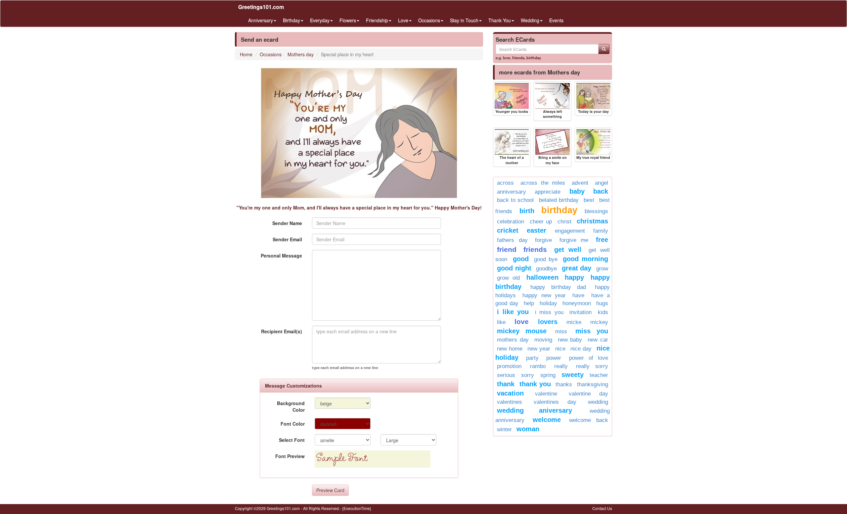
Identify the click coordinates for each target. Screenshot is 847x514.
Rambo (538, 366)
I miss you (549, 312)
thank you (535, 384)
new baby (570, 340)
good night (514, 268)
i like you (513, 311)
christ (564, 221)
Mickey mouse (522, 331)
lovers (547, 321)
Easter (536, 230)
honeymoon (576, 303)
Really (561, 366)
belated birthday (559, 200)
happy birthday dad (558, 287)
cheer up (541, 221)
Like (501, 322)
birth (526, 210)
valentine (546, 394)
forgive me (574, 240)
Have (578, 295)
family (600, 231)
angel (601, 183)
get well (567, 249)
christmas (592, 221)
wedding (598, 402)
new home (509, 349)
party (532, 358)
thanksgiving (592, 384)
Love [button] (403, 20)
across (505, 183)
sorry (527, 375)
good (521, 258)
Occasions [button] (429, 20)
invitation (580, 312)
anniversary (511, 192)
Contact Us (602, 508)
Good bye (545, 259)
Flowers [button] (347, 20)
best (589, 200)
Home (246, 54)
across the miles (542, 183)
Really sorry (592, 366)
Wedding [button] (530, 20)
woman (527, 429)
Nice (560, 349)
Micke (573, 322)
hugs (602, 303)
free (602, 239)
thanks (564, 384)
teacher (599, 375)
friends (518, 57)
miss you (591, 331)
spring (548, 375)
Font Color (293, 423)
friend (506, 249)
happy (574, 277)
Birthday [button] (291, 20)
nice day (581, 349)
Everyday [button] (320, 20)
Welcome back (588, 420)
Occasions (271, 54)
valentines (509, 402)
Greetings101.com (261, 7)
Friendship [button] (377, 20)
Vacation (510, 393)
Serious (506, 375)
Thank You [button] (499, 20)
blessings (596, 211)
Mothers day (301, 54)
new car (598, 340)
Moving (543, 340)
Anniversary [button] (260, 20)
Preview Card (330, 490)
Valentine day (588, 394)
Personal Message (281, 255)
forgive (543, 240)
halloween (542, 277)
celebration (510, 221)
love (506, 57)
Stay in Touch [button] (464, 20)
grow (602, 268)
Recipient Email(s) (281, 331)
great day (577, 268)
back (600, 191)
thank (505, 384)
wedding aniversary (534, 410)
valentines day (555, 402)
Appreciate (547, 192)
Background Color (291, 406)
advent (580, 183)
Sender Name (287, 223)
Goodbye (546, 268)
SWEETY (572, 374)
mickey (599, 322)
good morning (585, 258)
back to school (515, 200)
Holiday (548, 303)
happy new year (544, 295)
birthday (533, 57)
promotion (509, 366)
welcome (547, 419)
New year (538, 349)
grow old (508, 278)
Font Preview (290, 456)
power (553, 358)
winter (504, 429)
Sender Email (287, 239)
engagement (570, 231)
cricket (507, 230)
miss (561, 331)
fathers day (512, 240)
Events (556, 20)
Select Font (292, 440)
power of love (588, 358)
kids (603, 312)
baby (577, 191)
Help (529, 303)
